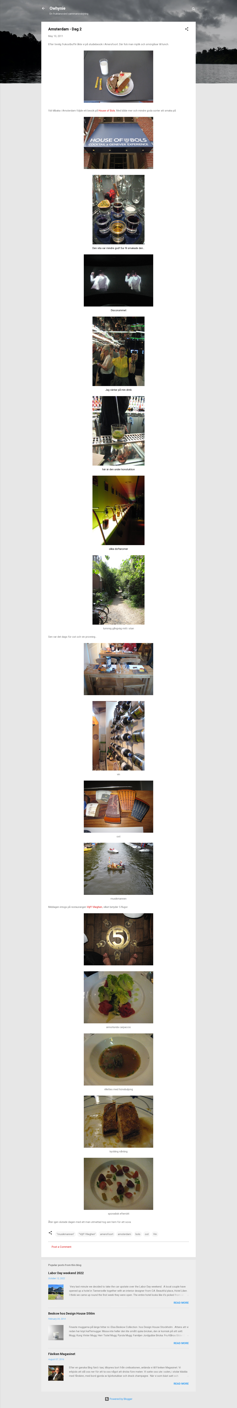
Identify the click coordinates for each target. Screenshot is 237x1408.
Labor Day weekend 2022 (66, 1273)
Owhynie (57, 8)
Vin (155, 1234)
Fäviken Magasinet (61, 1354)
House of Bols (107, 110)
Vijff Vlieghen (94, 907)
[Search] (194, 9)
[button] (187, 29)
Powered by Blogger (120, 1399)
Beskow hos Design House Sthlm (71, 1313)
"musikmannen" (65, 1234)
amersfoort (106, 1234)
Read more (181, 1302)
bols (138, 1234)
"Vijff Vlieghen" (87, 1234)
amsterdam (124, 1234)
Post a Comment (61, 1246)
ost (147, 1234)
